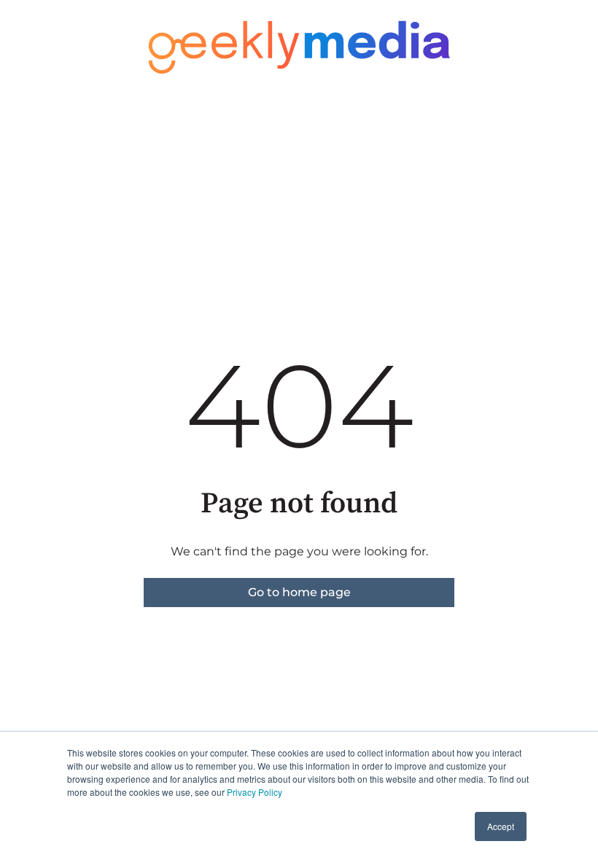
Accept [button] (500, 826)
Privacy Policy (254, 792)
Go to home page (299, 592)
